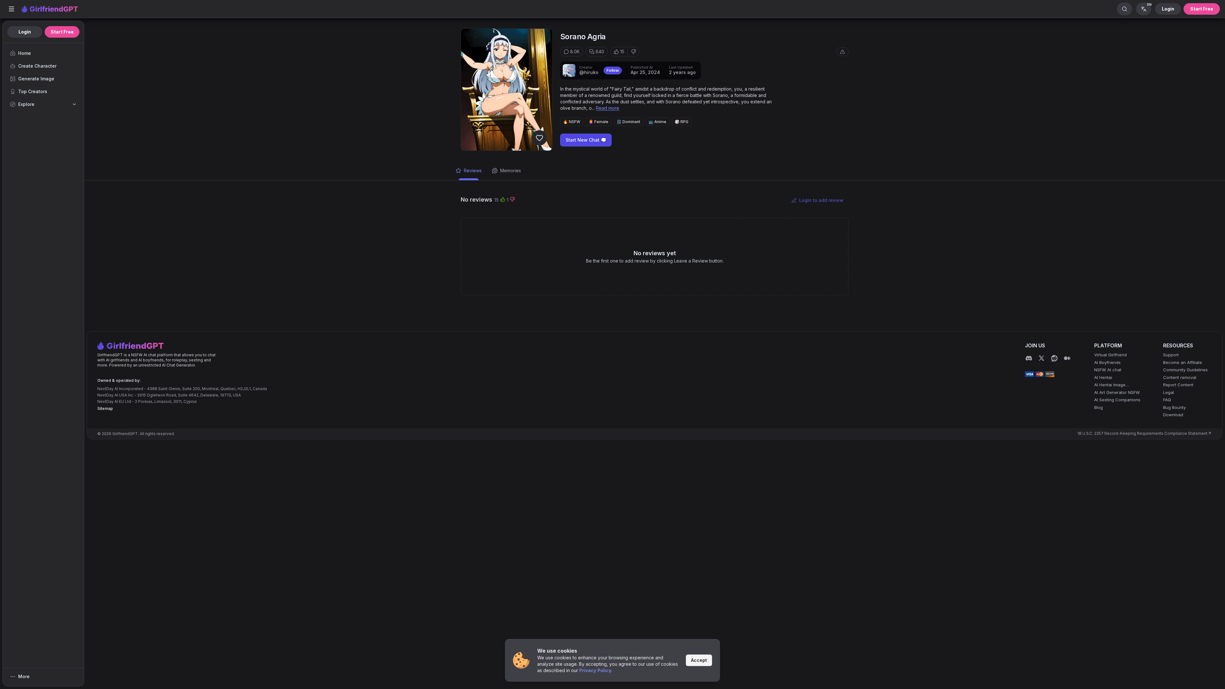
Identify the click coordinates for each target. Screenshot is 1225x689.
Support (1171, 354)
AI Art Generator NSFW (1117, 392)
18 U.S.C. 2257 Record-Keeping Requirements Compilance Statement (1142, 433)
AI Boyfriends (1107, 362)
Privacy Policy (595, 670)
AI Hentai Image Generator (1109, 385)
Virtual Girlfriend (1110, 354)
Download (1173, 414)
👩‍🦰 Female (598, 121)
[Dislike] (633, 51)
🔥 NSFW (571, 121)
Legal (1168, 392)
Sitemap (105, 408)
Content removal (1179, 377)
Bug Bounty (1174, 407)
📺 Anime (657, 121)
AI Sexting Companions (1117, 399)
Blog (1098, 407)
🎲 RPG (681, 121)
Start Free (1201, 8)
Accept (699, 660)
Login (1168, 8)
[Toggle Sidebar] (11, 9)
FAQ (1167, 399)
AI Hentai (1103, 377)
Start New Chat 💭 (586, 140)
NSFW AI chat (1107, 369)
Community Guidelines (1185, 369)
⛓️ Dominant (628, 121)
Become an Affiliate (1182, 362)
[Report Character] (842, 51)
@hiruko (588, 72)
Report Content (1178, 384)
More (24, 676)
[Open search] (1124, 9)
